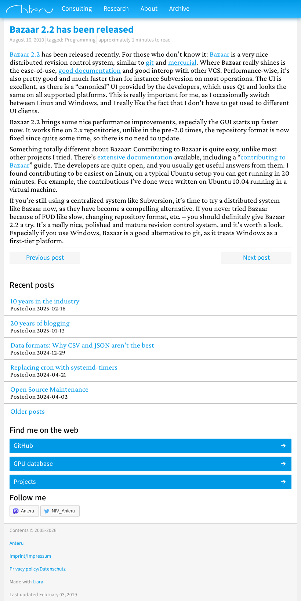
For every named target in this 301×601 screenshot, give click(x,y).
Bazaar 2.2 (25, 54)
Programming (80, 40)
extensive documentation (135, 157)
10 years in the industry (44, 304)
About (149, 8)
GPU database (33, 463)
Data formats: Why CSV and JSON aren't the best (82, 348)
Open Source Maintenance (49, 392)
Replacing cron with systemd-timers (63, 370)
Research (116, 8)
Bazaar (219, 54)
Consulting (77, 8)
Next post (256, 257)
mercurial (182, 62)
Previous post (45, 257)
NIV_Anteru (63, 511)
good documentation (89, 70)
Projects (25, 481)
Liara (38, 581)
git (150, 62)
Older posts (27, 411)
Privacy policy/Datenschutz (38, 568)
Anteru (27, 511)
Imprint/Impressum (30, 556)
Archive (179, 8)
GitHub (23, 445)
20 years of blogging (40, 326)
